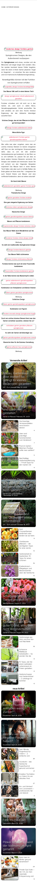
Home (3, 7)
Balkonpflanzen (8, 603)
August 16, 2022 (22, 633)
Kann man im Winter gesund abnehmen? (25, 859)
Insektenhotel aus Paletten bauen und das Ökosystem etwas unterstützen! (17, 516)
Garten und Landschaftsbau (12, 494)
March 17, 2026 (17, 853)
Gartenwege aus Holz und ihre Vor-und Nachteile (26, 639)
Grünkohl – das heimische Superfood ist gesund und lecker (26, 765)
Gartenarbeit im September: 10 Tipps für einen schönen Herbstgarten (25, 558)
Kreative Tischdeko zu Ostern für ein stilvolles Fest (26, 776)
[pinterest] (4, 49)
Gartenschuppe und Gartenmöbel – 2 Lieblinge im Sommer (26, 677)
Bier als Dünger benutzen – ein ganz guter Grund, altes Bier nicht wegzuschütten (18, 624)
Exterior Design (13, 7)
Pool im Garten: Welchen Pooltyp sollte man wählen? (26, 448)
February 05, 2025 (23, 417)
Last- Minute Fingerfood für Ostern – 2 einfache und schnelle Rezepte (26, 753)
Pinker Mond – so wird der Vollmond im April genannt (18, 845)
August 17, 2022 (20, 603)
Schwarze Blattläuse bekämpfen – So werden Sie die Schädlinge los (26, 653)
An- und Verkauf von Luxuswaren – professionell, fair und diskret (26, 789)
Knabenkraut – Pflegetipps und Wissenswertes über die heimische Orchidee (26, 570)
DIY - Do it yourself (9, 387)
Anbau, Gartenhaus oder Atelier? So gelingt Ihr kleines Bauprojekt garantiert (17, 378)
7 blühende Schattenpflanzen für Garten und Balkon (17, 596)
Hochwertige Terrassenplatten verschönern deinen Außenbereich (25, 425)
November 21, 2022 (11, 495)
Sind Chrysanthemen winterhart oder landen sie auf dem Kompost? (26, 533)
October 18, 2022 (23, 525)
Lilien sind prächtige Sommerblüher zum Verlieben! (25, 436)
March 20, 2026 (17, 823)
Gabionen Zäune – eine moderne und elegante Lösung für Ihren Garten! (16, 485)
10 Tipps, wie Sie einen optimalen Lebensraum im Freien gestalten (25, 665)
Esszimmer (7, 716)
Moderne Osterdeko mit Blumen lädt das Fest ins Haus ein (16, 816)
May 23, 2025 (22, 387)
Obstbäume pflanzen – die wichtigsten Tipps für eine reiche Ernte (26, 545)
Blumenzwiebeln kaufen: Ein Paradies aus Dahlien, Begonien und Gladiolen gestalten (18, 406)
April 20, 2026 (17, 745)
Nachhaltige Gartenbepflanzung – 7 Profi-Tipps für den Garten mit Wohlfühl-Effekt (27, 462)
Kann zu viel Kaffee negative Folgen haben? (15, 737)
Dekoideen (7, 823)
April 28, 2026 (17, 716)
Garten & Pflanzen (9, 417)
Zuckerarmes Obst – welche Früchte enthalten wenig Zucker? (16, 706)
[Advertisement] (18, 27)
